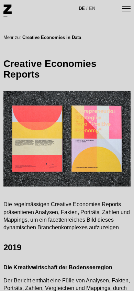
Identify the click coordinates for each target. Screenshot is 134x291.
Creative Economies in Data (51, 37)
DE (82, 8)
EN (92, 8)
